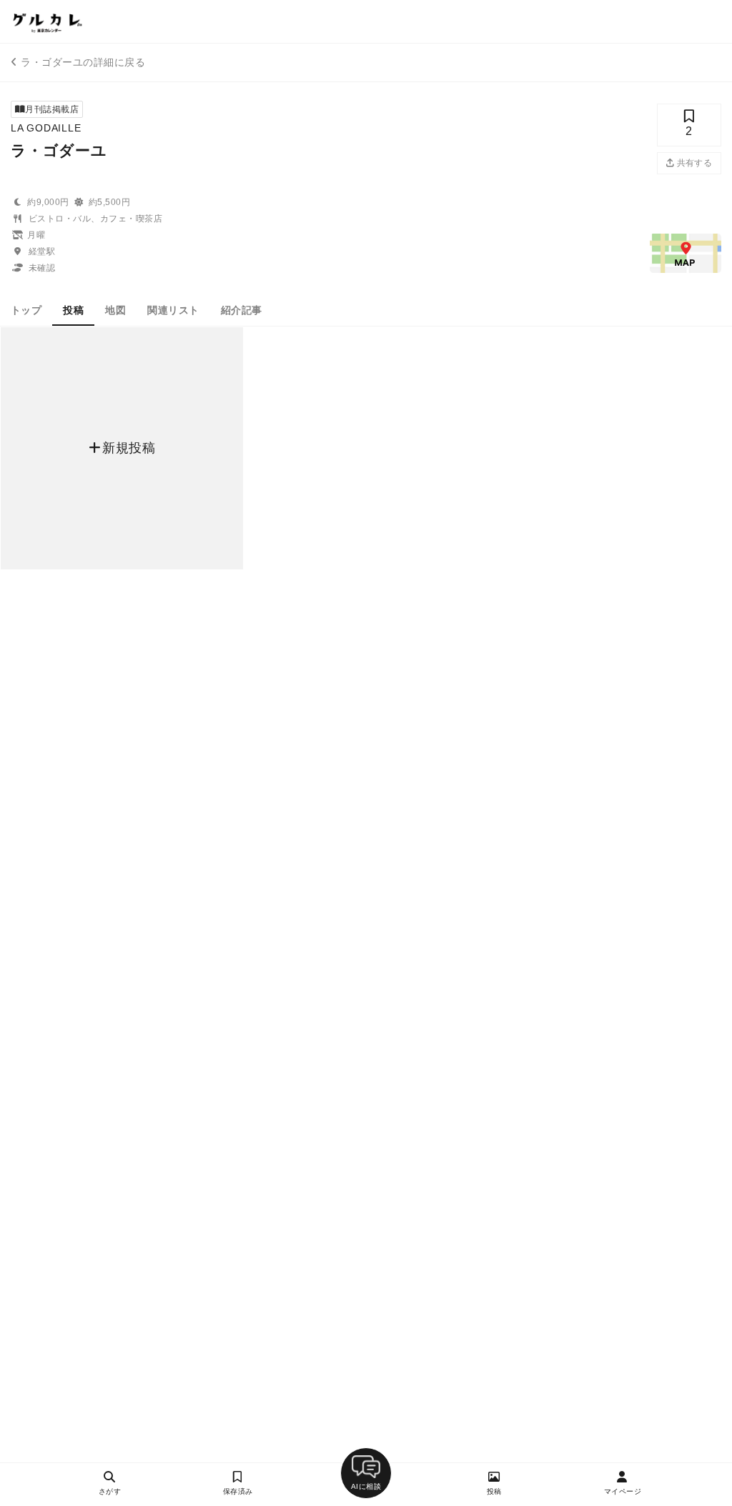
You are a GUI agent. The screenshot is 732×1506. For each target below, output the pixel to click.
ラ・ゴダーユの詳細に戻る (83, 62)
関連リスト (173, 310)
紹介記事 (241, 310)
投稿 (73, 310)
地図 (115, 310)
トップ (26, 310)
